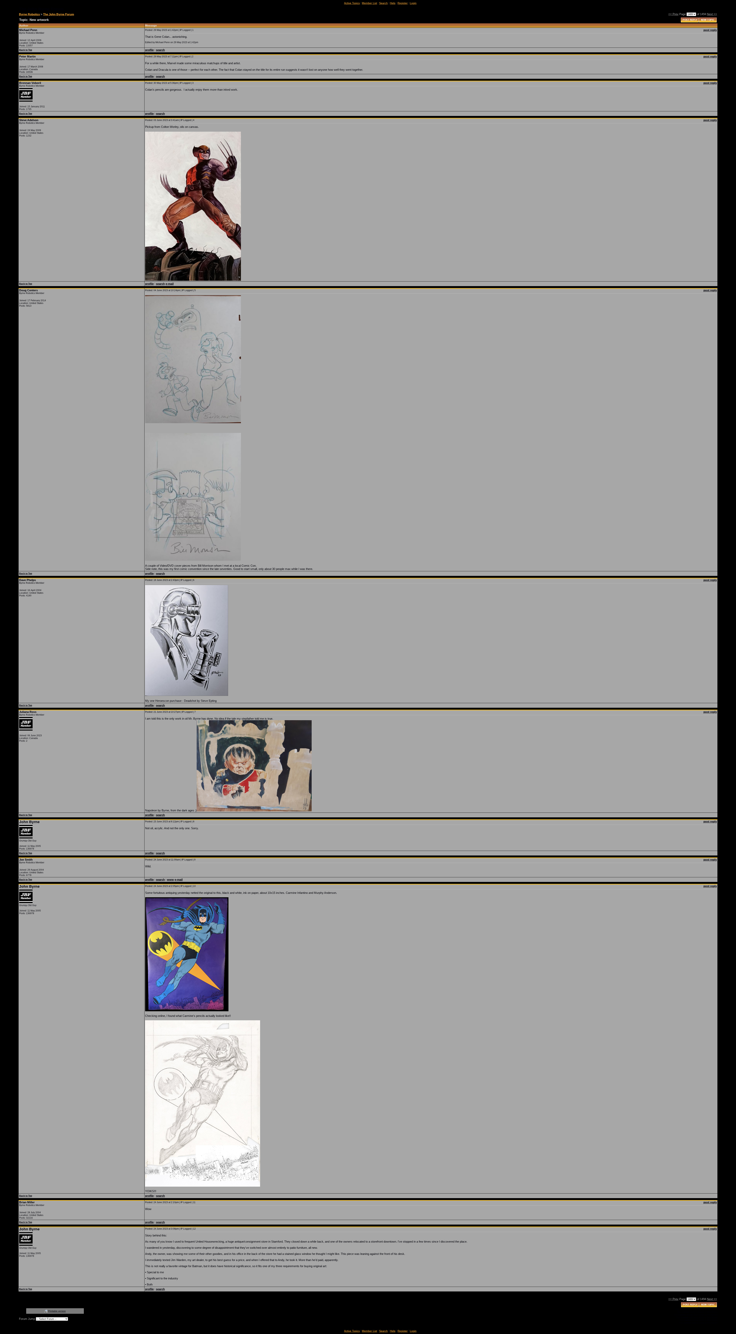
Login (413, 3)
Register (403, 3)
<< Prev (673, 14)
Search (383, 3)
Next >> (712, 14)
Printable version (57, 1311)
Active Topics (352, 3)
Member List (369, 3)
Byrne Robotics (29, 14)
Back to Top (25, 50)
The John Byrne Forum (58, 14)
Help (392, 3)
